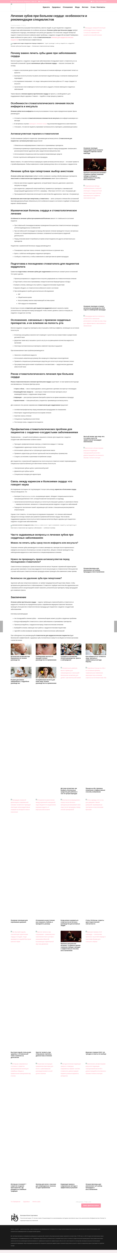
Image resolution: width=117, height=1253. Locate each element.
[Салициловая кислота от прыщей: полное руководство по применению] (46, 645)
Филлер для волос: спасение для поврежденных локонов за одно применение (46, 1186)
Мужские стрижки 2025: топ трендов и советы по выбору (96, 1053)
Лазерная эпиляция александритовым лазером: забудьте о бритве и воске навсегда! (93, 150)
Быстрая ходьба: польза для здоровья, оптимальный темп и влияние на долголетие (21, 1054)
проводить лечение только (38, 124)
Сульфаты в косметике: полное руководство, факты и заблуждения (71, 658)
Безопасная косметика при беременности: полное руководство (20, 658)
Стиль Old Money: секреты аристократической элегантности (95, 922)
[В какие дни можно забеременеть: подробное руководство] (21, 668)
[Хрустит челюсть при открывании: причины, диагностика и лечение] (46, 932)
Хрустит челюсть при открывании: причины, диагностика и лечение (44, 1054)
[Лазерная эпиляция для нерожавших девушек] (21, 800)
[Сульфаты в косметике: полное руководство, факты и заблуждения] (71, 645)
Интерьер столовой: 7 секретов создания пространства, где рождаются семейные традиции (18, 1187)
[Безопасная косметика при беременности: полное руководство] (21, 645)
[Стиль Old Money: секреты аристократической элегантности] (96, 800)
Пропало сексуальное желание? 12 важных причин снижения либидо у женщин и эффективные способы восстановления (94, 176)
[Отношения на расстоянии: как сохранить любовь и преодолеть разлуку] (46, 800)
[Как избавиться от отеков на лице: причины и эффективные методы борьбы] (96, 645)
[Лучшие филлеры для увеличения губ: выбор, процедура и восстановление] (94, 448)
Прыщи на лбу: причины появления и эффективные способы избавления (95, 790)
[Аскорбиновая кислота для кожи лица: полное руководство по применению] (46, 668)
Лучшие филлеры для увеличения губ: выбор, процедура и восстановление (93, 570)
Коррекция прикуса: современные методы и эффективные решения (69, 1186)
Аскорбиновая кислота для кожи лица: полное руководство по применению (46, 681)
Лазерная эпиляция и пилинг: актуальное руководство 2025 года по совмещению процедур (94, 308)
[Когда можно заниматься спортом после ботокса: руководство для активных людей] (71, 800)
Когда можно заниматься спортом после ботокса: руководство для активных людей (70, 922)
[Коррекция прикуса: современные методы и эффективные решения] (71, 1064)
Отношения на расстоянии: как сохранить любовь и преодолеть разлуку (45, 922)
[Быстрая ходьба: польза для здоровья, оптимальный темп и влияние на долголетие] (21, 932)
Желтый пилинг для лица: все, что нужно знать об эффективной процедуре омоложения (94, 439)
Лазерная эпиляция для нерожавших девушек (19, 921)
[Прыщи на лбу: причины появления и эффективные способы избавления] (96, 668)
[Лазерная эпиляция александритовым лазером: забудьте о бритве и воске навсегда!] (94, 28)
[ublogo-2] (18, 7)
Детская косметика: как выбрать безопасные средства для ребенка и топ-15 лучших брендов (69, 791)
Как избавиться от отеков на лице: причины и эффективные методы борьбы (96, 659)
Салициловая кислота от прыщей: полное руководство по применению (46, 658)
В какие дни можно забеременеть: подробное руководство (20, 681)
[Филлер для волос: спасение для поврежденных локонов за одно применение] (46, 1064)
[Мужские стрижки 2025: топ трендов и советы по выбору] (96, 932)
